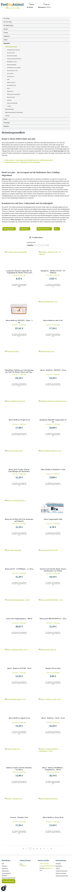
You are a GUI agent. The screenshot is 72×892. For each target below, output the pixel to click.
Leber (8, 79)
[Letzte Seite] (51, 848)
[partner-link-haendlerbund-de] (22, 866)
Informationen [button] (61, 860)
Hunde (5, 40)
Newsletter (58, 863)
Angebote (7, 36)
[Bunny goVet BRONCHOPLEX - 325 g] (53, 607)
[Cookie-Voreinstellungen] (5, 886)
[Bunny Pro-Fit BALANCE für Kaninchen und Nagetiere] (19, 508)
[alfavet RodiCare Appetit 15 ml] (19, 707)
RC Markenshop (8, 25)
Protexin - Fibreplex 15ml (19, 817)
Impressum (4, 866)
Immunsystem (10, 76)
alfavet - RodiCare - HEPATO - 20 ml (53, 370)
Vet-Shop (6, 18)
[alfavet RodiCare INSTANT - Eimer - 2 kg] (19, 309)
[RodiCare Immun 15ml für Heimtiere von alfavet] (19, 756)
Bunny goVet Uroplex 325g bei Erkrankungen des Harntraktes (19, 470)
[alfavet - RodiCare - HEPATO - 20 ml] (53, 359)
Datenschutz (5, 868)
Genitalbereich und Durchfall (13, 67)
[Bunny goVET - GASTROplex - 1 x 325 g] (19, 558)
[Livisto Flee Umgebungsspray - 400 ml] (19, 607)
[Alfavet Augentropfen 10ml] (53, 508)
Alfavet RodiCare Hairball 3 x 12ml (53, 469)
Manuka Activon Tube (52, 668)
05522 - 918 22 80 (44, 863)
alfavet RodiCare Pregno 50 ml (19, 420)
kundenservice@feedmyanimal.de (48, 865)
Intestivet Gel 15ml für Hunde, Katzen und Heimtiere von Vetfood (53, 570)
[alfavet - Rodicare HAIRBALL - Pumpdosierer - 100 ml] (53, 756)
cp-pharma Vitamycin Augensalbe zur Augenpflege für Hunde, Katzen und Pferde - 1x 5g (19, 272)
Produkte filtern (37, 237)
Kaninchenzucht (11, 52)
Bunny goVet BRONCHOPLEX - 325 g (53, 618)
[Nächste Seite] (48, 848)
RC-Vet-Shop (8, 22)
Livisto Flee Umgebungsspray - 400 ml (19, 618)
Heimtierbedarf (9, 109)
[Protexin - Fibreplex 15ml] (19, 806)
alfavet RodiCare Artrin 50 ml (53, 817)
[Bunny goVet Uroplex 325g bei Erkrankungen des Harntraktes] (19, 458)
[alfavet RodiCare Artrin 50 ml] (53, 806)
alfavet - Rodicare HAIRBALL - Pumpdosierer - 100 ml (53, 768)
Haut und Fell (10, 73)
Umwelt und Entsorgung (61, 871)
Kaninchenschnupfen (12, 55)
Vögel (5, 119)
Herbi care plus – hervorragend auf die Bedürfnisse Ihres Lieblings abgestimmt (29, 160)
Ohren (8, 88)
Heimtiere (7, 43)
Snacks (7, 115)
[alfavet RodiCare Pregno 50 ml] (19, 409)
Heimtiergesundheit (11, 46)
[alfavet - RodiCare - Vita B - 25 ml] (53, 707)
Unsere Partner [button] (25, 860)
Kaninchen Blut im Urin (12, 70)
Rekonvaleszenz (11, 97)
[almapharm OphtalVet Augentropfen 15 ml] (53, 409)
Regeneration (10, 91)
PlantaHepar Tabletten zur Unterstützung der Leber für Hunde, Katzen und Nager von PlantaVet (19, 371)
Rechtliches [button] (6, 860)
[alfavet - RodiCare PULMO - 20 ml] (19, 657)
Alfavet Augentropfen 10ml (53, 519)
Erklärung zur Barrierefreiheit (8, 877)
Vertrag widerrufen (8, 881)
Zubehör (9, 106)
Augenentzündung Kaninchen (14, 58)
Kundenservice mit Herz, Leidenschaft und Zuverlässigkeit (22, 162)
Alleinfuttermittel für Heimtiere (14, 112)
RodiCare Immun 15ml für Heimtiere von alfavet (19, 768)
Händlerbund (59, 866)
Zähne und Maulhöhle (12, 103)
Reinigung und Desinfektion (13, 94)
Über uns (58, 868)
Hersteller (7, 123)
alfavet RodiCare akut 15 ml (53, 320)
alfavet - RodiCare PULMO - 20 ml (19, 668)
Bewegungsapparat (11, 64)
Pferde (6, 32)
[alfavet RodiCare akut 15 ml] (53, 309)
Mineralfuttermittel (11, 85)
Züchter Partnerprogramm (62, 875)
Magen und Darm (11, 82)
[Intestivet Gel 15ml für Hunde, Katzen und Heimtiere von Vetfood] (53, 558)
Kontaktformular (48, 868)
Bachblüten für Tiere (12, 61)
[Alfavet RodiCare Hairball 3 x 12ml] (53, 458)
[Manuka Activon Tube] (53, 657)
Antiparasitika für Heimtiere (13, 49)
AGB (3, 863)
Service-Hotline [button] (43, 860)
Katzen (6, 29)
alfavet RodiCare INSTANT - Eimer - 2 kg (19, 321)
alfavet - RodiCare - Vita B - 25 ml (53, 718)
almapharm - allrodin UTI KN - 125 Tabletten (53, 272)
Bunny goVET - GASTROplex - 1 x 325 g (19, 569)
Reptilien (6, 126)
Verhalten (9, 100)
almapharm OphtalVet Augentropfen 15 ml (52, 421)
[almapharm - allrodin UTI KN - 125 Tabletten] (53, 259)
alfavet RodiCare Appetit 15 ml (19, 718)
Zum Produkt (19, 293)
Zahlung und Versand (61, 873)
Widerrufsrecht (5, 871)
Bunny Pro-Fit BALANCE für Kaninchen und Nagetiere (19, 520)
